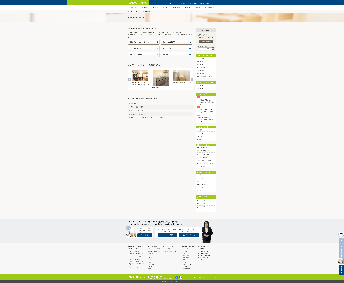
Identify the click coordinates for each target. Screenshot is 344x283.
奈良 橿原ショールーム (203, 130)
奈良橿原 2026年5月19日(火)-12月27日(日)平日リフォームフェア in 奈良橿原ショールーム (206, 102)
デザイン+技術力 (201, 166)
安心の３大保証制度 (135, 259)
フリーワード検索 (202, 46)
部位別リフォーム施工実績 (205, 82)
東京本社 (199, 136)
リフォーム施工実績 (152, 246)
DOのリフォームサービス (188, 246)
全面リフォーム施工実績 (204, 55)
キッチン (151, 253)
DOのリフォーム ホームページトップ (142, 42)
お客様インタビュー (202, 184)
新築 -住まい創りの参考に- (206, 37)
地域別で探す (200, 70)
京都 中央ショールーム (203, 133)
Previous (129, 79)
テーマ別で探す (201, 58)
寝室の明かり (134, 103)
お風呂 (150, 255)
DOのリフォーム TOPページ (136, 246)
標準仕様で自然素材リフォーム (205, 151)
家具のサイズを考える (137, 110)
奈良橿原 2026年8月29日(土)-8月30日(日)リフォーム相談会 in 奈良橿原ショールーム (206, 111)
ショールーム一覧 (135, 48)
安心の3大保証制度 (202, 157)
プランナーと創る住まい (203, 154)
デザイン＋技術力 (134, 267)
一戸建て (149, 268)
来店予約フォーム (204, 249)
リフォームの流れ (201, 204)
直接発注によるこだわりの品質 (205, 163)
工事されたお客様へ (204, 253)
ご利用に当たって (204, 257)
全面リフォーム (203, 34)
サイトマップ (203, 260)
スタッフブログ (186, 257)
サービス (199, 175)
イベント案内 (200, 178)
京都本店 (199, 139)
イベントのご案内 (202, 94)
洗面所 (150, 257)
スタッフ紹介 (200, 187)
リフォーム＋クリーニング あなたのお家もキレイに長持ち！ (148, 118)
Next (192, 79)
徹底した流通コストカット (204, 160)
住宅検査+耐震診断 (202, 148)
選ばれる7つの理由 (136, 54)
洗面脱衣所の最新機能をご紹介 (139, 114)
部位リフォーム (203, 36)
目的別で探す (200, 61)
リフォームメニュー (202, 210)
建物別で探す (200, 73)
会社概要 (165, 54)
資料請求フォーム (204, 251)
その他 (150, 266)
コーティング (152, 264)
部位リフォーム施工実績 (154, 251)
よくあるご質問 (201, 207)
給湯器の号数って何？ (137, 107)
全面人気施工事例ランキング (204, 76)
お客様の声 (200, 181)
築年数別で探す (201, 67)
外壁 (150, 262)
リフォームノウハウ (169, 48)
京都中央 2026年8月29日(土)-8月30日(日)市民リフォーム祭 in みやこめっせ (206, 119)
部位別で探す (200, 85)
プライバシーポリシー (205, 255)
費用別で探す (200, 64)
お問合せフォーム (204, 246)
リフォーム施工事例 (169, 42)
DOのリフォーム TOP (135, 11)
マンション (149, 271)
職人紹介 (185, 260)
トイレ (150, 260)
